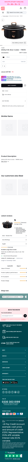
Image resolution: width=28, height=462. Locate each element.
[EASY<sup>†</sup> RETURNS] (25, 101)
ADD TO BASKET (12, 85)
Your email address (6, 313)
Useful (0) (10, 266)
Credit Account (6, 367)
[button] (25, 8)
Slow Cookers (5, 16)
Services (4, 356)
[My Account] (21, 8)
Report (19, 266)
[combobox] (14, 236)
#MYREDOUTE (5, 373)
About (3, 350)
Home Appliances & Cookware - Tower (13, 297)
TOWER (2, 48)
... (1, 16)
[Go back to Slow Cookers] (2, 20)
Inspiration (5, 361)
